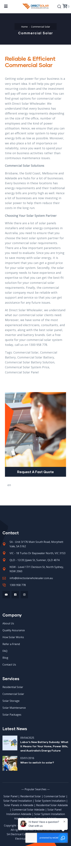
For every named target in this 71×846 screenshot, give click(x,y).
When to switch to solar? (37, 762)
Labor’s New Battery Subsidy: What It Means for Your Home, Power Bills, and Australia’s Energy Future (44, 746)
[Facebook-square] (15, 594)
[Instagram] (24, 594)
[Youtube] (6, 594)
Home (24, 26)
